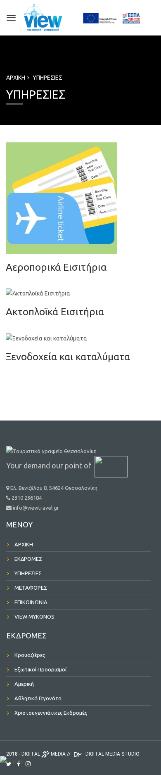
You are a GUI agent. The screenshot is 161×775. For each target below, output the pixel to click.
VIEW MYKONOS (34, 616)
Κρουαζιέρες (29, 655)
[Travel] (52, 16)
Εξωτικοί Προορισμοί (40, 669)
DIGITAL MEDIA (43, 754)
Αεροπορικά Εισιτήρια (56, 267)
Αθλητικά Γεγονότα (38, 698)
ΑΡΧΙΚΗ (15, 77)
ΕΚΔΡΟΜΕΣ (28, 559)
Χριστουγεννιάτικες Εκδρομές (50, 713)
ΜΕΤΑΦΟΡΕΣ (30, 588)
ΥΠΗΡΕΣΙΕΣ (47, 77)
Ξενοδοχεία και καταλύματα (68, 356)
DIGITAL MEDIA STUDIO (112, 754)
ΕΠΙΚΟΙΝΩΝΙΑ (30, 602)
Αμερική (24, 684)
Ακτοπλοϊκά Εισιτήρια (55, 311)
